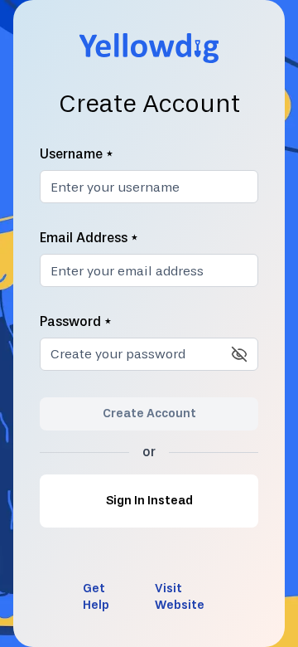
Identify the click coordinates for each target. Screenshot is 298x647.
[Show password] (239, 354)
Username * (76, 154)
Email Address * (89, 238)
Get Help (96, 596)
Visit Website (179, 596)
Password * (76, 321)
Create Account (149, 413)
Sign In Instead (149, 501)
